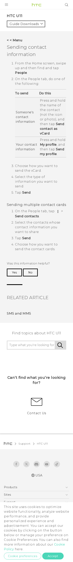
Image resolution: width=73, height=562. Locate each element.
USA (38, 475)
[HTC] (36, 4)
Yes (14, 272)
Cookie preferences (22, 556)
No (30, 272)
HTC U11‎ (42, 443)
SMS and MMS (19, 313)
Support (24, 443)
